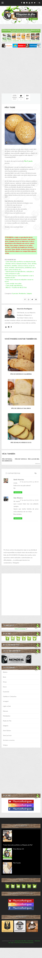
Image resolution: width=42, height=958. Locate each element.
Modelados (22, 293)
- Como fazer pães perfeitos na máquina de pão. (20, 261)
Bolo (4, 677)
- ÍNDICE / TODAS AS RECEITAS (16, 287)
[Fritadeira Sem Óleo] (7, 926)
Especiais (15, 293)
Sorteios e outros (9, 740)
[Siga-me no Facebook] (7, 638)
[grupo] (24, 3)
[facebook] (21, 3)
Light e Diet (7, 706)
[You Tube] (21, 801)
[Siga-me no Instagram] (12, 638)
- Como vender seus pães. (13, 283)
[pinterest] (32, 3)
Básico (5, 672)
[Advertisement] (21, 70)
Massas (5, 711)
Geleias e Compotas (9, 696)
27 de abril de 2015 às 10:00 (29, 500)
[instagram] (26, 3)
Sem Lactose (7, 735)
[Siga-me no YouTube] (23, 638)
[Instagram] (21, 805)
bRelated (37, 463)
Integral (5, 701)
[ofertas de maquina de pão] (21, 45)
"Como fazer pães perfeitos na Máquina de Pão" (18, 845)
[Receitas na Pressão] (20, 926)
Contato (30, 941)
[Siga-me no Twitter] (34, 638)
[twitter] (34, 3)
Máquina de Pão (21, 941)
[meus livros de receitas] (21, 35)
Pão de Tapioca (21, 459)
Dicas (5, 682)
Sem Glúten (7, 730)
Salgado (29, 293)
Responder (18, 492)
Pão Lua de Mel (33, 459)
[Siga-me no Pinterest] (29, 638)
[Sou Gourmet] (32, 926)
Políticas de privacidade (24, 942)
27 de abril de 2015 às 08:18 (29, 482)
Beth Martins (19, 479)
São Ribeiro (18, 498)
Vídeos (5, 745)
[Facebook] (21, 809)
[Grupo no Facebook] (18, 638)
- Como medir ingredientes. (14, 285)
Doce (5, 687)
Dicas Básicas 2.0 (18, 849)
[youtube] (29, 3)
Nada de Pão (7, 721)
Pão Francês (28, 161)
